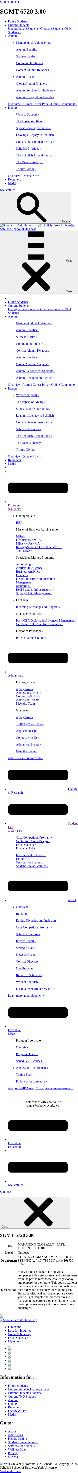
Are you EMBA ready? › (23, 1088)
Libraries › (22, 858)
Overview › (15, 104)
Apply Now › (24, 689)
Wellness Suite (17, 1449)
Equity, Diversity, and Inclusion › (37, 920)
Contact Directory (19, 1334)
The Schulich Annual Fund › (34, 155)
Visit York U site (10, 1471)
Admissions (15, 1435)
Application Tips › (27, 730)
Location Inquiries (19, 1330)
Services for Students (21, 1446)
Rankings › (23, 913)
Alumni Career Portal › (36, 104)
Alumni (13, 36)
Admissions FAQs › (28, 692)
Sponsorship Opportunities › (33, 128)
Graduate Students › (52, 28)
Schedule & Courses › (30, 1061)
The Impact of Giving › (30, 121)
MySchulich (7, 190)
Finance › (22, 575)
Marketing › (23, 586)
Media (12, 183)
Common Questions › (29, 63)
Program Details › (27, 1054)
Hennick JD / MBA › (29, 540)
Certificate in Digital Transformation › (39, 624)
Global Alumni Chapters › (32, 83)
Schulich (5, 1191)
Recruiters (14, 179)
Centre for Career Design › (33, 841)
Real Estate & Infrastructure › (34, 589)
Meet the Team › (26, 703)
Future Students (18, 21)
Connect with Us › (27, 737)
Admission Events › (28, 700)
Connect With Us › (28, 696)
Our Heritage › (25, 968)
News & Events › (27, 954)
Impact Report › (26, 941)
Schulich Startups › (28, 934)
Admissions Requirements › (25, 758)
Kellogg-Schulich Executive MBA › (39, 547)
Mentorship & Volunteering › (34, 42)
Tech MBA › (24, 550)
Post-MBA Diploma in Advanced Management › (46, 620)
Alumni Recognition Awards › (35, 97)
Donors (12, 107)
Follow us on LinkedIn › (31, 1081)
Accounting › (24, 564)
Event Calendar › (26, 844)
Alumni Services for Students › (35, 90)
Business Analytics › (29, 571)
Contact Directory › (28, 961)
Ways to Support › (27, 114)
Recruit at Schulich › (29, 975)
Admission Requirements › (33, 1067)
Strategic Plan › (25, 948)
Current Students (18, 25)
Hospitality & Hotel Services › (35, 988)
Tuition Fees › (24, 1074)
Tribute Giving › (26, 169)
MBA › (20, 536)
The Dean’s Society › (29, 162)
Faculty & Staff (17, 1411)
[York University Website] (18, 1320)
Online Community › (64, 104)
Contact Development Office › (35, 141)
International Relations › (31, 855)
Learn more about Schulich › (26, 995)
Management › (25, 582)
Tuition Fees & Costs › (30, 724)
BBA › (20, 522)
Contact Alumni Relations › (33, 70)
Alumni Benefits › (27, 49)
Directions (14, 1327)
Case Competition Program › (34, 837)
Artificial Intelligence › (30, 568)
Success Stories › (26, 56)
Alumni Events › (26, 76)
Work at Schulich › (28, 982)
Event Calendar (18, 1337)
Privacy (13, 1453)
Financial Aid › (25, 848)
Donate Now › (31, 176)
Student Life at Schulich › (32, 866)
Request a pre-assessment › (56, 1088)
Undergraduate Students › (24, 28)
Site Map (13, 1456)
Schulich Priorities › (28, 148)
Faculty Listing (17, 1438)
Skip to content (9, 1)
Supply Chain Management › (34, 593)
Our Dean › (23, 907)
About (72, 900)
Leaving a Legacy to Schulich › (36, 135)
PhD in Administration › (31, 637)
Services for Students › (30, 862)
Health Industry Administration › (36, 578)
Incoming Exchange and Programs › (38, 607)
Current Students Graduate (25, 1393)
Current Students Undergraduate (28, 1389)
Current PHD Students (22, 1396)
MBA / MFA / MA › (29, 543)
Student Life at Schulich (23, 1442)
